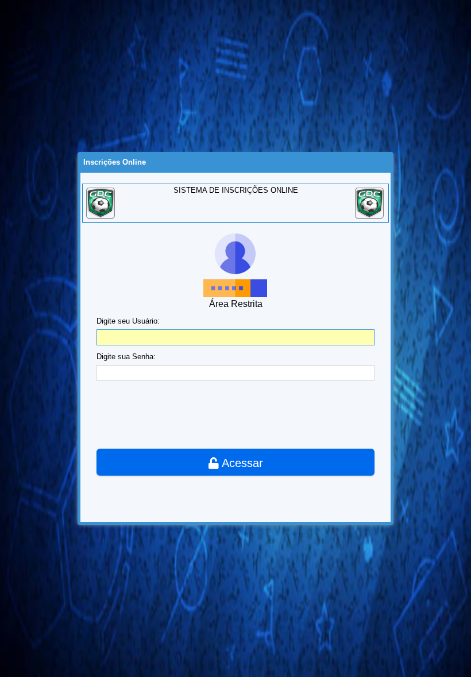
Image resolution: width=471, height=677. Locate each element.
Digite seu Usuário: (128, 321)
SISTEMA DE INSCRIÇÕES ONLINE (235, 190)
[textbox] (235, 337)
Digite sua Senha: (126, 356)
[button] (235, 462)
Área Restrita (235, 304)
